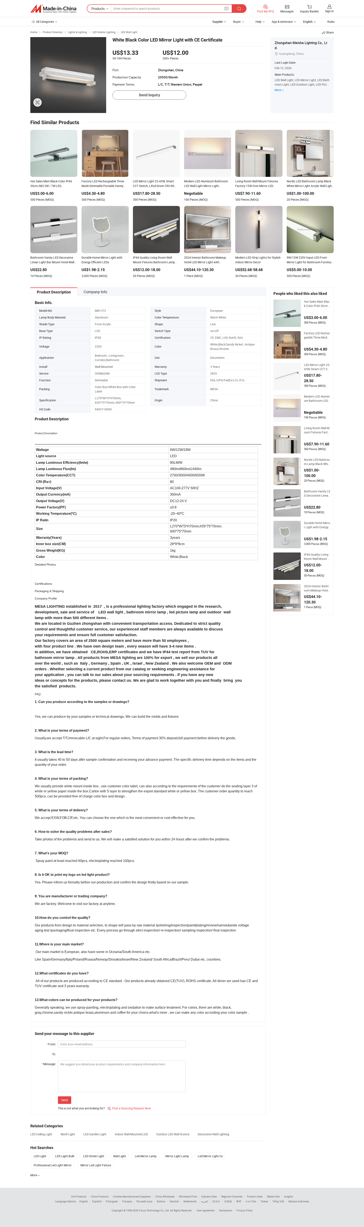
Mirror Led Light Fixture (95, 1165)
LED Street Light (93, 1156)
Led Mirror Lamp (146, 1156)
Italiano (161, 1201)
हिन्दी (238, 1201)
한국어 (216, 1201)
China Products (99, 1196)
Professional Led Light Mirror (53, 1165)
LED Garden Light (94, 1134)
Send (64, 1100)
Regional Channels (231, 1196)
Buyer (237, 22)
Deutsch (174, 1201)
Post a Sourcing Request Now (129, 1108)
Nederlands (190, 1201)
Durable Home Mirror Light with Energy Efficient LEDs (317, 525)
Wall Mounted (104, 367)
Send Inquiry (149, 95)
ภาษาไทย (250, 1201)
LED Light (40, 1156)
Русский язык (144, 1201)
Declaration (225, 1210)
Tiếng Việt (278, 1201)
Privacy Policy (245, 1210)
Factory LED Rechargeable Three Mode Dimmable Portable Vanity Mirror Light (317, 335)
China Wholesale (164, 1196)
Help (258, 22)
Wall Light (119, 1156)
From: (51, 1044)
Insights (288, 1196)
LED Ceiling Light (41, 1134)
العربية (204, 1201)
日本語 (228, 1201)
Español (97, 1201)
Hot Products (78, 1196)
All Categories (45, 22)
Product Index (255, 1196)
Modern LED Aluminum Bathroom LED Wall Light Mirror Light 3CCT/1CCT (317, 398)
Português (112, 1201)
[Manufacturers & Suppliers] (53, 8)
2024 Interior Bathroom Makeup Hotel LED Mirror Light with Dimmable (317, 588)
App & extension (282, 22)
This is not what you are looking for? (81, 1108)
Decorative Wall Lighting (213, 1134)
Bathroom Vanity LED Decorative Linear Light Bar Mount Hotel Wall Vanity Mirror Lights (317, 493)
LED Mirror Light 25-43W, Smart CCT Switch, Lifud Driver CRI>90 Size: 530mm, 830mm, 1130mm (317, 367)
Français (127, 1201)
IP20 (98, 338)
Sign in (329, 11)
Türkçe (264, 1201)
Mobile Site (273, 1196)
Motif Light (68, 1134)
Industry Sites (209, 1196)
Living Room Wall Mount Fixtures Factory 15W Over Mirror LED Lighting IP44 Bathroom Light (317, 430)
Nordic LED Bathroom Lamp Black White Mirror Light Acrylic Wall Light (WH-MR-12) (317, 462)
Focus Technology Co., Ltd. (154, 1210)
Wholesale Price (188, 1196)
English (83, 1201)
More (278, 90)
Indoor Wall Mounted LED (131, 1134)
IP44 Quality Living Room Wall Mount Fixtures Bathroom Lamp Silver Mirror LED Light (317, 556)
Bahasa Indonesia (299, 1201)
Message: (49, 1064)
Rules (331, 22)
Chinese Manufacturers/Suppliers (132, 1196)
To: (54, 1054)
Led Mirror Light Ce (210, 1156)
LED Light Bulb (64, 1156)
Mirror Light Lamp (177, 1156)
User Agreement (206, 1210)
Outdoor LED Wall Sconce (172, 1134)
